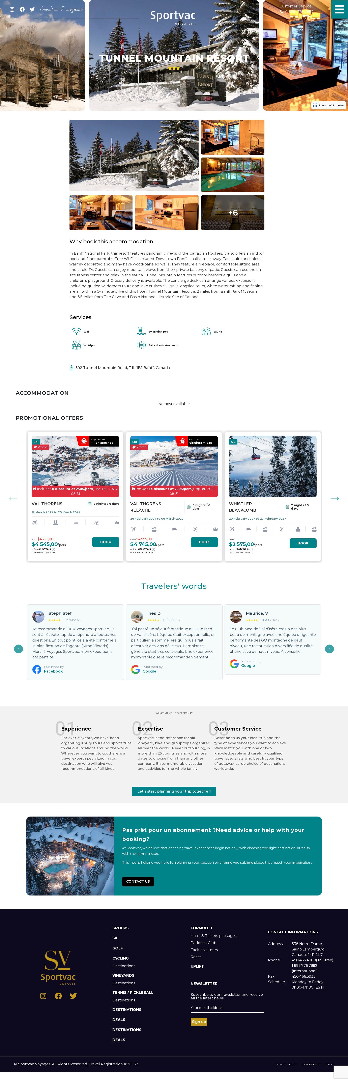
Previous (13, 496)
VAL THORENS (47, 503)
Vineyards (123, 975)
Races (196, 957)
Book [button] (105, 542)
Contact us (138, 881)
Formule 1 (201, 928)
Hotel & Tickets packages (214, 936)
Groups (120, 928)
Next (335, 496)
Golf (117, 948)
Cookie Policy (311, 1064)
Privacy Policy (286, 1064)
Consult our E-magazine (61, 9)
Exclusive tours (204, 950)
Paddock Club (203, 943)
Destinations (123, 966)
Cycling (120, 958)
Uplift (197, 966)
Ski (115, 938)
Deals (118, 1020)
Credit (329, 1064)
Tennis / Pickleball (132, 992)
